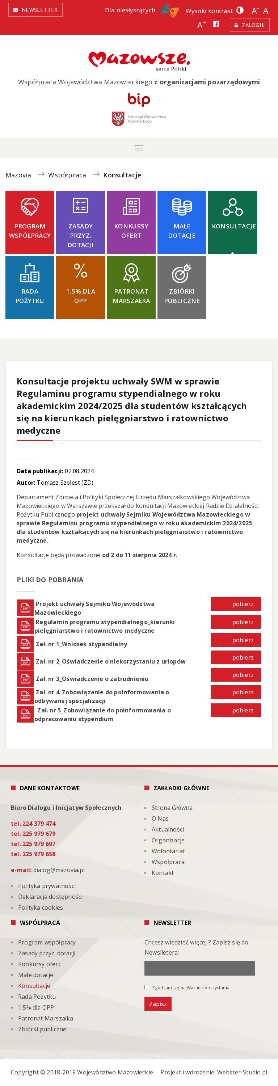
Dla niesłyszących (131, 10)
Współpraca (168, 862)
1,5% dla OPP (80, 296)
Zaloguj (253, 25)
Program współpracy (30, 231)
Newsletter (40, 9)
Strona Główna (172, 808)
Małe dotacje (181, 231)
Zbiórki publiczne (182, 296)
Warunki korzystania (208, 988)
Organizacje (168, 840)
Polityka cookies (40, 908)
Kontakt (163, 873)
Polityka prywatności (47, 886)
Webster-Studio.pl (242, 1072)
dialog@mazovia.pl (59, 870)
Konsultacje (234, 226)
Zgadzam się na (190, 987)
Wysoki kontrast (209, 11)
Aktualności (168, 829)
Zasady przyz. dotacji (80, 235)
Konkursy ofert (131, 231)
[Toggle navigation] (139, 148)
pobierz (243, 604)
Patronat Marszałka (131, 296)
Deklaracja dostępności (50, 897)
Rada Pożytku (29, 296)
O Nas (160, 818)
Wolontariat (168, 851)
